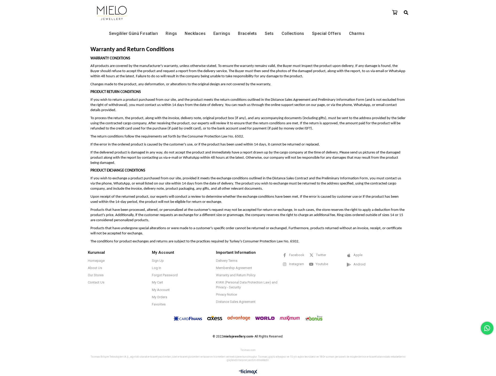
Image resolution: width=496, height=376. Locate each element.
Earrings (221, 33)
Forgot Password (165, 275)
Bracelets (247, 33)
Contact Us (96, 282)
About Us (95, 268)
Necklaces (195, 33)
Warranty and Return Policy (235, 275)
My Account (161, 290)
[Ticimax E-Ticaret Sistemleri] (248, 372)
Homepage (96, 261)
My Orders (159, 297)
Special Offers (326, 33)
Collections (293, 33)
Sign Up (158, 261)
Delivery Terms (226, 261)
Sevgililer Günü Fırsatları (133, 33)
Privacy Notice (226, 294)
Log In (156, 268)
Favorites (159, 304)
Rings (171, 33)
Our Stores (96, 275)
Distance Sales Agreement (235, 302)
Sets (269, 33)
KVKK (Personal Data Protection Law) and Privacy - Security (246, 284)
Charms (357, 33)
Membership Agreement (234, 268)
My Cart (157, 282)
